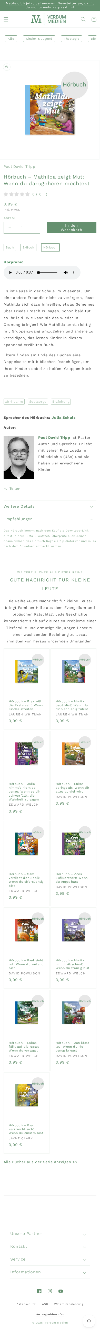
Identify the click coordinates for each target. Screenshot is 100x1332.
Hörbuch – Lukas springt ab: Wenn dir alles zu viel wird (72, 787)
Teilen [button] (14, 489)
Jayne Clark (21, 1138)
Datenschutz (26, 1304)
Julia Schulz (63, 417)
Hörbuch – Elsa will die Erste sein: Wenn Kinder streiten (26, 705)
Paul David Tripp (19, 166)
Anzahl (9, 218)
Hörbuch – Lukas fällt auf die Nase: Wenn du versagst (24, 1047)
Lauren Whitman (25, 714)
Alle (11, 38)
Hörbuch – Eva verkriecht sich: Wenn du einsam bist (26, 1129)
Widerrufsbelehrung (68, 1304)
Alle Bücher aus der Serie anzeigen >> (40, 1162)
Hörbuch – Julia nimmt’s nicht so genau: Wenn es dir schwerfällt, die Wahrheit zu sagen (24, 791)
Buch (10, 247)
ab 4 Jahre (14, 401)
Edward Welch (24, 804)
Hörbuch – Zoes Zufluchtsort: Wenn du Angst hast (72, 878)
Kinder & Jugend (39, 38)
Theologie (71, 38)
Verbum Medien (56, 1322)
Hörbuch (50, 247)
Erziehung (60, 401)
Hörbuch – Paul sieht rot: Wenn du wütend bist (26, 964)
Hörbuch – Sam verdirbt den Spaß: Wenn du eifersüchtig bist (26, 880)
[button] (6, 19)
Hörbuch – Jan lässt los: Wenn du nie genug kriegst (72, 1047)
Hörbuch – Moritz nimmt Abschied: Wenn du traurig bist (72, 964)
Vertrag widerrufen (50, 1314)
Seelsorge (38, 401)
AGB (45, 1304)
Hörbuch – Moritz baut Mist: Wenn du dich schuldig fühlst (72, 705)
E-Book (28, 247)
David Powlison (71, 796)
